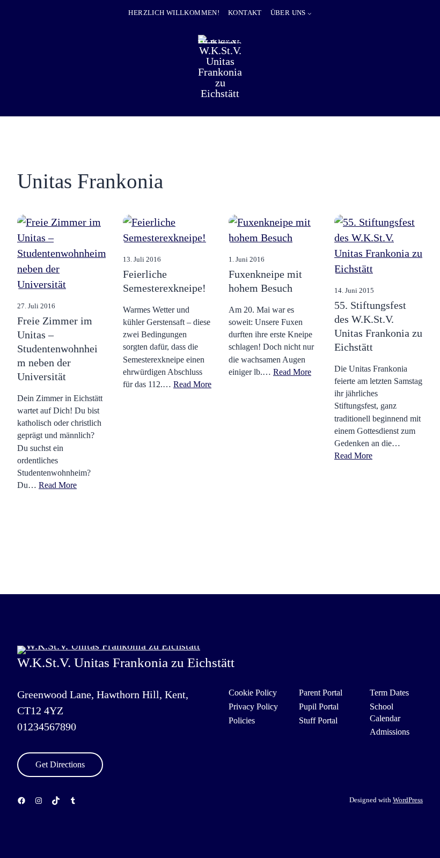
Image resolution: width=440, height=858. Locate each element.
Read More (58, 485)
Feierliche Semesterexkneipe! (164, 281)
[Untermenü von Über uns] (309, 13)
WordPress (408, 800)
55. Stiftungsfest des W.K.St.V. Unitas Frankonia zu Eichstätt (378, 326)
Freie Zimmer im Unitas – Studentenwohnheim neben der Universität (57, 348)
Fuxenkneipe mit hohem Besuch (265, 281)
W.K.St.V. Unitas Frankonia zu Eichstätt (220, 72)
